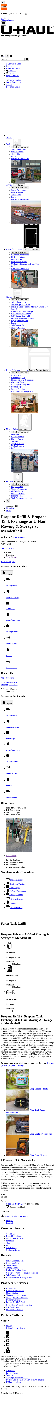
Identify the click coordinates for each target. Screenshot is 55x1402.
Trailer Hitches (11, 644)
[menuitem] (32, 190)
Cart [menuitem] (11, 73)
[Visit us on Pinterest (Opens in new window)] (7, 1341)
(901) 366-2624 (7, 548)
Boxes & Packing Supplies (39, 370)
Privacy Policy (12, 1373)
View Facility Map (8, 561)
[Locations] (11, 56)
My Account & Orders (15, 1238)
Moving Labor (24, 429)
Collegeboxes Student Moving (19, 1305)
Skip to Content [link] (7, 20)
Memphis (10, 508)
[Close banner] (2, 2)
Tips (8, 1243)
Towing (9, 185)
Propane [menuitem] (9, 481)
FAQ (8, 1245)
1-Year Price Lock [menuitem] (13, 64)
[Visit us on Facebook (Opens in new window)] (7, 1334)
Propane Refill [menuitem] (17, 487)
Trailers (17, 144)
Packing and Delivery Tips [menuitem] (25, 264)
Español (9, 1223)
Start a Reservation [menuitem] (18, 149)
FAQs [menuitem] (13, 156)
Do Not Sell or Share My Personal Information (25, 1380)
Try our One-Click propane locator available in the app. (23, 929)
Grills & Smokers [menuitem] (18, 491)
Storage (17, 297)
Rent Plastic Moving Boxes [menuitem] (22, 391)
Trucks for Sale (11, 668)
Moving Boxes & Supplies (17, 1297)
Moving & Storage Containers (22, 1273)
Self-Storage (10, 609)
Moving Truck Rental (14, 1261)
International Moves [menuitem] (19, 262)
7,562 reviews (19, 537)
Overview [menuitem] (15, 434)
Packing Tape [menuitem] (16, 387)
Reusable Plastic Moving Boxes (19, 1277)
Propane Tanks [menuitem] (17, 496)
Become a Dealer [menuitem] (13, 68)
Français (9, 1221)
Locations (13, 1382)
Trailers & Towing (13, 598)
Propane (17, 481)
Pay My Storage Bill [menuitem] (19, 321)
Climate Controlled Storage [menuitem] (22, 311)
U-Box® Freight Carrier (16, 1328)
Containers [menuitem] (14, 249)
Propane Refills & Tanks (16, 1302)
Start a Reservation (18, 190)
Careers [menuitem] (9, 66)
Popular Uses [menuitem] (16, 259)
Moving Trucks (11, 585)
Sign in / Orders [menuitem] (14, 80)
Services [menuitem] (14, 441)
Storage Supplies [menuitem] (18, 327)
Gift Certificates (12, 1307)
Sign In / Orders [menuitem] (12, 75)
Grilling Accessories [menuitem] (19, 489)
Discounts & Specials (14, 1309)
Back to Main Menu (20, 147)
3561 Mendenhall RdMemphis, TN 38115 (9, 683)
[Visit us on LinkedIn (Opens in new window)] (7, 1345)
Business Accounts (13, 1288)
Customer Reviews (13, 1250)
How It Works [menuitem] (17, 439)
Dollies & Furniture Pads (16, 1270)
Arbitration (10, 1370)
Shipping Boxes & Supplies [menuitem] (22, 380)
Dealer (8, 1326)
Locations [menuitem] (12, 71)
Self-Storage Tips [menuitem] (18, 325)
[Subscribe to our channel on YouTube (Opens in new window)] (8, 1352)
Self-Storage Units (13, 1275)
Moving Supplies (12, 632)
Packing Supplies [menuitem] (18, 377)
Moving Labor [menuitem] (12, 429)
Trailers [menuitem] (9, 144)
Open (3, 18)
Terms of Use (11, 1375)
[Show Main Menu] (3, 23)
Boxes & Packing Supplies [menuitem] (17, 370)
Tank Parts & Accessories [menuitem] (21, 498)
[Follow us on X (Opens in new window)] (7, 1349)
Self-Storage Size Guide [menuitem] (21, 316)
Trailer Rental (11, 1265)
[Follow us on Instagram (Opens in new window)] (7, 1338)
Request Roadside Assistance (16, 1216)
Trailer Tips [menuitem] (15, 154)
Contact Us (10, 1234)
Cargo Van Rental (13, 1263)
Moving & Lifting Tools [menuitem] (21, 384)
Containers (31, 249)
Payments (10, 1241)
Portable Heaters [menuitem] (18, 493)
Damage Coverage (13, 1300)
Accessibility (11, 1248)
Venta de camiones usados (16, 1295)
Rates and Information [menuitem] (20, 255)
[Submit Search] (27, 59)
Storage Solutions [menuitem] (18, 389)
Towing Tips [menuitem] (16, 195)
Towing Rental (12, 1268)
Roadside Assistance (14, 1236)
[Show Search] (7, 56)
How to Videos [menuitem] (17, 152)
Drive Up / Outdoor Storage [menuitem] (22, 318)
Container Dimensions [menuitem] (20, 268)
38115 (8, 510)
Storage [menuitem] (9, 297)
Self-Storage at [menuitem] (20, 304)
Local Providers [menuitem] (17, 437)
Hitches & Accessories (15, 1291)
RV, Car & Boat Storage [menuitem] (21, 314)
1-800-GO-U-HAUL (15, 1204)
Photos (11, 557)
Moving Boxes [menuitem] (17, 375)
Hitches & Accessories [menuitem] (20, 159)
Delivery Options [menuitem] (18, 257)
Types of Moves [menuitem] (17, 444)
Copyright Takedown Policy (17, 1377)
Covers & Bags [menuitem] (17, 382)
